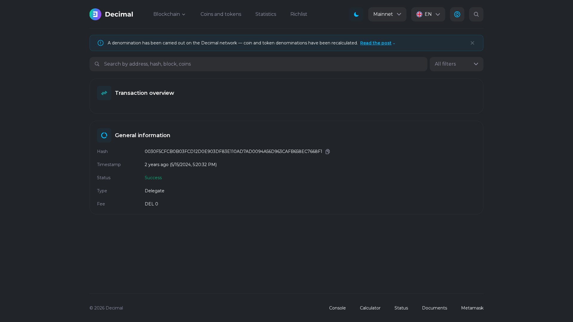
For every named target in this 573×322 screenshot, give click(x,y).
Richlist (298, 14)
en (428, 14)
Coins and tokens (221, 14)
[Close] (472, 43)
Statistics (265, 14)
